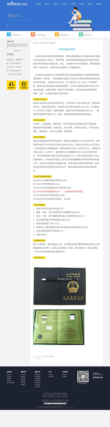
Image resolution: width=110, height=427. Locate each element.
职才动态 (23, 374)
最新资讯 (47, 4)
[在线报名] (17, 85)
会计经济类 (19, 46)
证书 (50, 372)
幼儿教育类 (13, 46)
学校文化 (9, 376)
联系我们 (90, 4)
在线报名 (65, 376)
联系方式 (65, 374)
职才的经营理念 (11, 382)
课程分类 (55, 4)
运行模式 (9, 380)
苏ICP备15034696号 (68, 407)
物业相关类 (16, 44)
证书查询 (73, 4)
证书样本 (64, 4)
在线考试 (81, 4)
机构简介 (38, 4)
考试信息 (23, 378)
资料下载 (23, 382)
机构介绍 (9, 374)
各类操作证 (10, 44)
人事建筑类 (22, 44)
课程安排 (23, 376)
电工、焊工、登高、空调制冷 (46, 356)
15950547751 (18, 50)
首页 (40, 43)
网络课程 (98, 4)
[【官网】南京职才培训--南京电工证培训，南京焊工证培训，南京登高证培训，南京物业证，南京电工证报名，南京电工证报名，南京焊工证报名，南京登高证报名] (17, 3)
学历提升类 (37, 380)
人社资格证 (37, 386)
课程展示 (23, 384)
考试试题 (23, 380)
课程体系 (9, 378)
